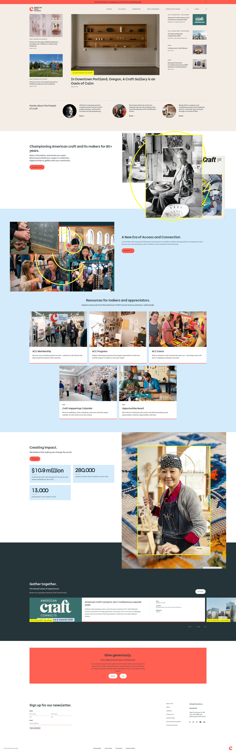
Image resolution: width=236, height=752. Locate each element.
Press (168, 707)
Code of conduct (130, 748)
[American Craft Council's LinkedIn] (205, 722)
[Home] (36, 9)
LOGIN (197, 9)
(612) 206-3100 (193, 708)
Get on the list (35, 728)
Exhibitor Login (171, 725)
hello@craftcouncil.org (195, 704)
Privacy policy (97, 748)
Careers (169, 710)
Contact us (170, 714)
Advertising (170, 718)
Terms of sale (108, 748)
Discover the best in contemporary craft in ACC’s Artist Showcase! (118, 2)
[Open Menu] (205, 9)
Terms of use (119, 748)
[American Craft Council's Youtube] (201, 722)
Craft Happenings (153, 9)
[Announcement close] (205, 2)
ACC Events (122, 9)
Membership (136, 9)
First (31, 717)
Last (52, 717)
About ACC (169, 703)
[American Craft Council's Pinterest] (197, 722)
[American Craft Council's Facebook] (190, 722)
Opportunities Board (173, 9)
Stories (109, 9)
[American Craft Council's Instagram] (194, 722)
